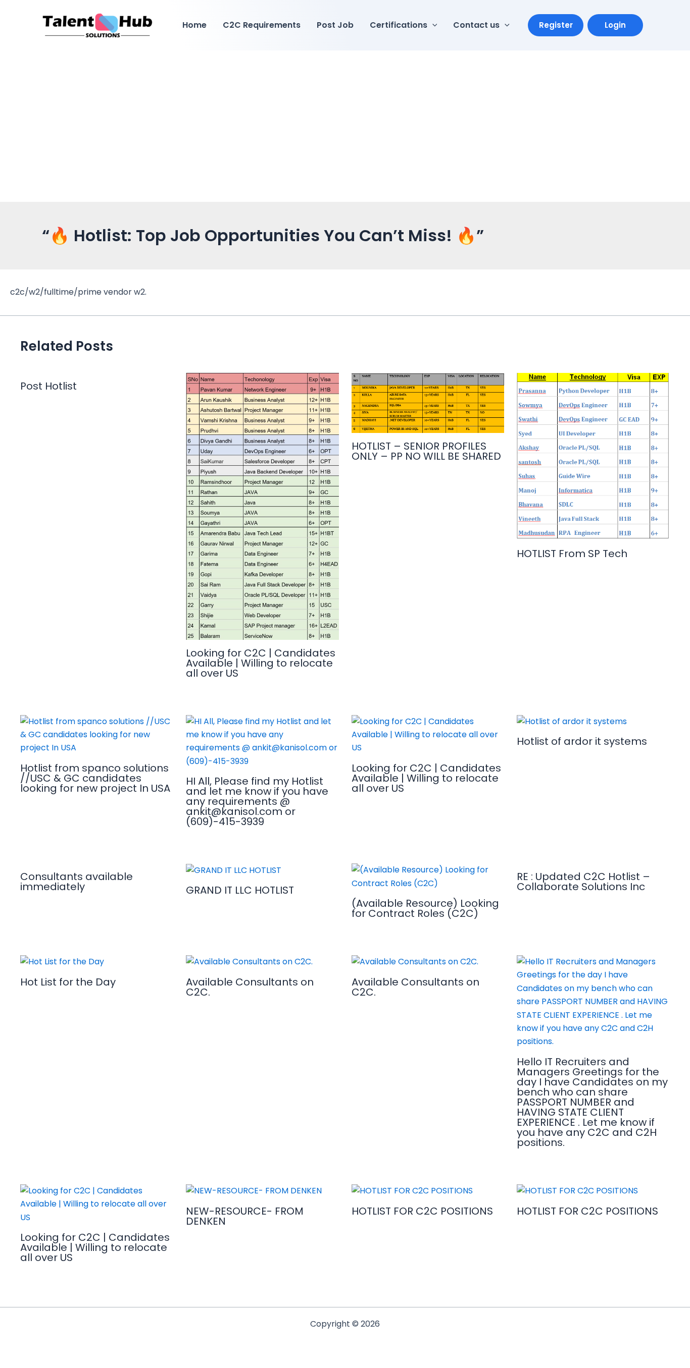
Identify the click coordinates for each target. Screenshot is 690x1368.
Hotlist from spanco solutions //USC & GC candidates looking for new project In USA (95, 778)
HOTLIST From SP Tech (572, 553)
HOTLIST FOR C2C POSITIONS (422, 1211)
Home (194, 25)
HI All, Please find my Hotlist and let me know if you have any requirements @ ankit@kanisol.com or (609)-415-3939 (257, 801)
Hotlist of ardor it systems (582, 741)
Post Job (335, 25)
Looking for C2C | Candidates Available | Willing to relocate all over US (260, 663)
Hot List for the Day (68, 982)
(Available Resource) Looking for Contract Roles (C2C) (425, 908)
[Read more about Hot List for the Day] (62, 961)
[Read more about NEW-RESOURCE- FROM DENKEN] (254, 1190)
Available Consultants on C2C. (250, 987)
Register (556, 25)
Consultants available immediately (76, 881)
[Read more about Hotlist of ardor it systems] (572, 721)
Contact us (476, 25)
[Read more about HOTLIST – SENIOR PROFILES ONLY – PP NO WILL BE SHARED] (428, 402)
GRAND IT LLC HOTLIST (240, 890)
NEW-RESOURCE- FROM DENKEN (245, 1216)
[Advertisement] (345, 126)
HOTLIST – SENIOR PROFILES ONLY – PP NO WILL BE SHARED (426, 451)
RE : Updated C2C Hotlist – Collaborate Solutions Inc (583, 881)
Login (615, 25)
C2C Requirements (262, 25)
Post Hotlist (48, 386)
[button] (432, 25)
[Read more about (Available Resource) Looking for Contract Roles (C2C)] (428, 876)
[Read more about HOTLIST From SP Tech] (593, 456)
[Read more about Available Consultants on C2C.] (249, 961)
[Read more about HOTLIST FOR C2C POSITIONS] (412, 1190)
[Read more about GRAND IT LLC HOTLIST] (233, 869)
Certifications (398, 25)
